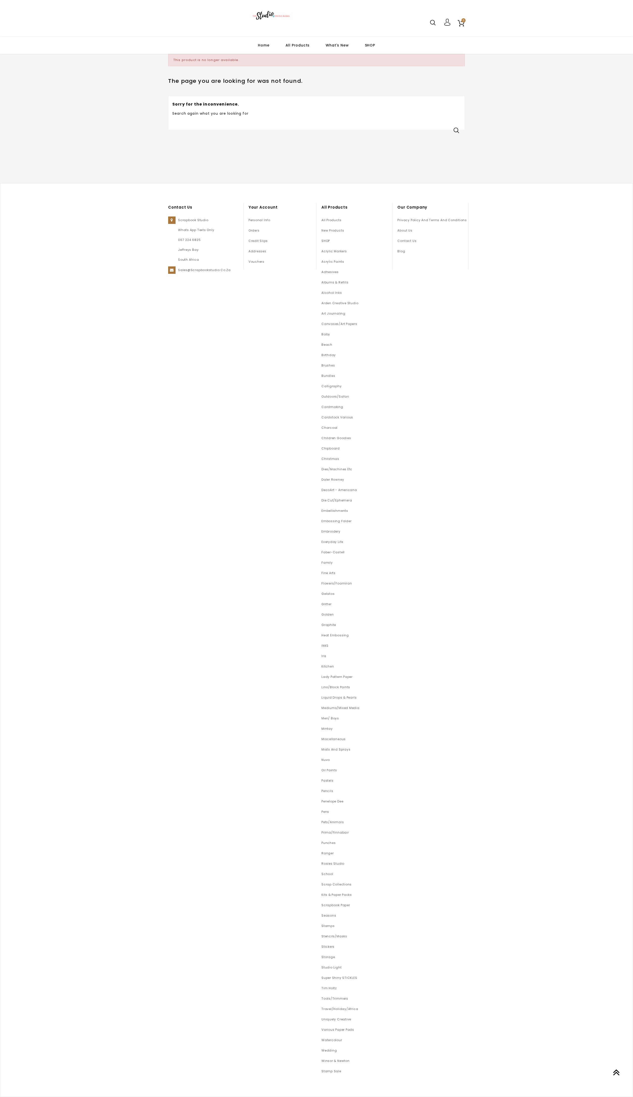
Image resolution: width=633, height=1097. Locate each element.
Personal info (259, 220)
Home (263, 45)
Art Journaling (333, 313)
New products (332, 230)
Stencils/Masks (334, 936)
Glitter (326, 604)
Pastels (327, 780)
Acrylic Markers (334, 251)
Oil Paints (329, 770)
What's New (337, 45)
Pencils (327, 791)
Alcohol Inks (331, 293)
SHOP (370, 45)
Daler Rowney (332, 479)
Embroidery (330, 531)
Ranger (327, 853)
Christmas (330, 459)
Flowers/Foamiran (336, 583)
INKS (325, 646)
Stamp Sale (331, 1071)
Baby (325, 334)
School (327, 874)
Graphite (328, 625)
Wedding (329, 1050)
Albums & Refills (334, 282)
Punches (328, 843)
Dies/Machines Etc (336, 469)
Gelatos (328, 594)
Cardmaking (332, 407)
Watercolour (331, 1040)
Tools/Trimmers (334, 998)
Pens (325, 812)
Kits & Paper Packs (336, 895)
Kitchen (327, 666)
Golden (327, 614)
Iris (323, 656)
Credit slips (258, 241)
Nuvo (325, 760)
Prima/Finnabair (335, 832)
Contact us (406, 241)
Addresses (257, 251)
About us (404, 230)
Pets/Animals (332, 822)
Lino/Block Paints (335, 687)
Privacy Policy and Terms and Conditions (432, 220)
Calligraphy (331, 386)
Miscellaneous (333, 739)
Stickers (328, 947)
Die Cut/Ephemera (336, 500)
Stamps (328, 926)
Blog (401, 251)
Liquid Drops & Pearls (339, 697)
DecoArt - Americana (339, 490)
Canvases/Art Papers (339, 324)
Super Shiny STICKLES (339, 978)
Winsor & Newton (335, 1061)
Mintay (327, 729)
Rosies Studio (332, 863)
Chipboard (330, 448)
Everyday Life (332, 542)
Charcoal (329, 428)
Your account (263, 207)
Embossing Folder (336, 521)
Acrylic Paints (332, 261)
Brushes (328, 365)
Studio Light (331, 967)
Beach (326, 345)
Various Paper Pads (337, 1030)
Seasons (328, 915)
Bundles (328, 376)
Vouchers (256, 261)
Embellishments (334, 511)
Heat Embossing (335, 635)
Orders (254, 230)
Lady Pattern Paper (337, 677)
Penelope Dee (332, 801)
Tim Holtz (329, 988)
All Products (298, 45)
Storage (328, 957)
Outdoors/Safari (335, 396)
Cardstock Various (337, 417)
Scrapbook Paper (335, 905)
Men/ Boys (330, 718)
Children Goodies (336, 438)
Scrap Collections (336, 884)
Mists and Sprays (335, 749)
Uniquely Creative (336, 1019)
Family (327, 562)
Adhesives (330, 272)
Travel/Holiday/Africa (339, 1009)
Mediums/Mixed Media (340, 708)
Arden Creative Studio (339, 303)
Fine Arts (328, 573)
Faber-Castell (333, 552)
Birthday (328, 355)
